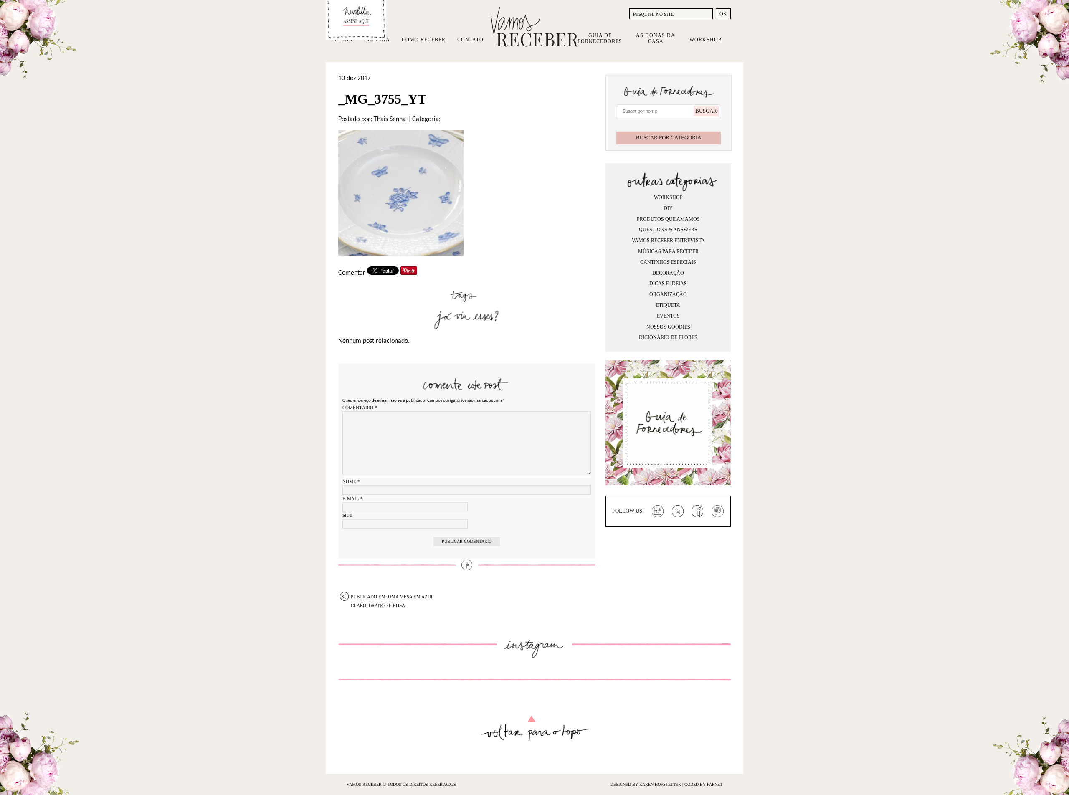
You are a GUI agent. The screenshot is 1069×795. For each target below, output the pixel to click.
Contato (470, 40)
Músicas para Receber (668, 251)
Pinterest (718, 511)
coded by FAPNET (703, 784)
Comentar (351, 273)
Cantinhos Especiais (668, 262)
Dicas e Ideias (668, 283)
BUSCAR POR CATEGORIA (668, 137)
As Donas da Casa (655, 38)
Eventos (668, 316)
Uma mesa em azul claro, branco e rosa (392, 597)
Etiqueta (668, 305)
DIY (668, 208)
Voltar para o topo (535, 728)
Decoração (668, 273)
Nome (351, 481)
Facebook (698, 511)
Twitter (677, 511)
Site (347, 515)
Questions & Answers (668, 230)
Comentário (359, 407)
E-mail (352, 498)
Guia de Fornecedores (600, 38)
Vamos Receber (534, 27)
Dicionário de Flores (668, 337)
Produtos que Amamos (668, 219)
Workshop (705, 40)
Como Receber (424, 40)
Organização (668, 294)
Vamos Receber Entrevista (668, 240)
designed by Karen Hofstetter (646, 784)
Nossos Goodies (668, 327)
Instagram (657, 511)
